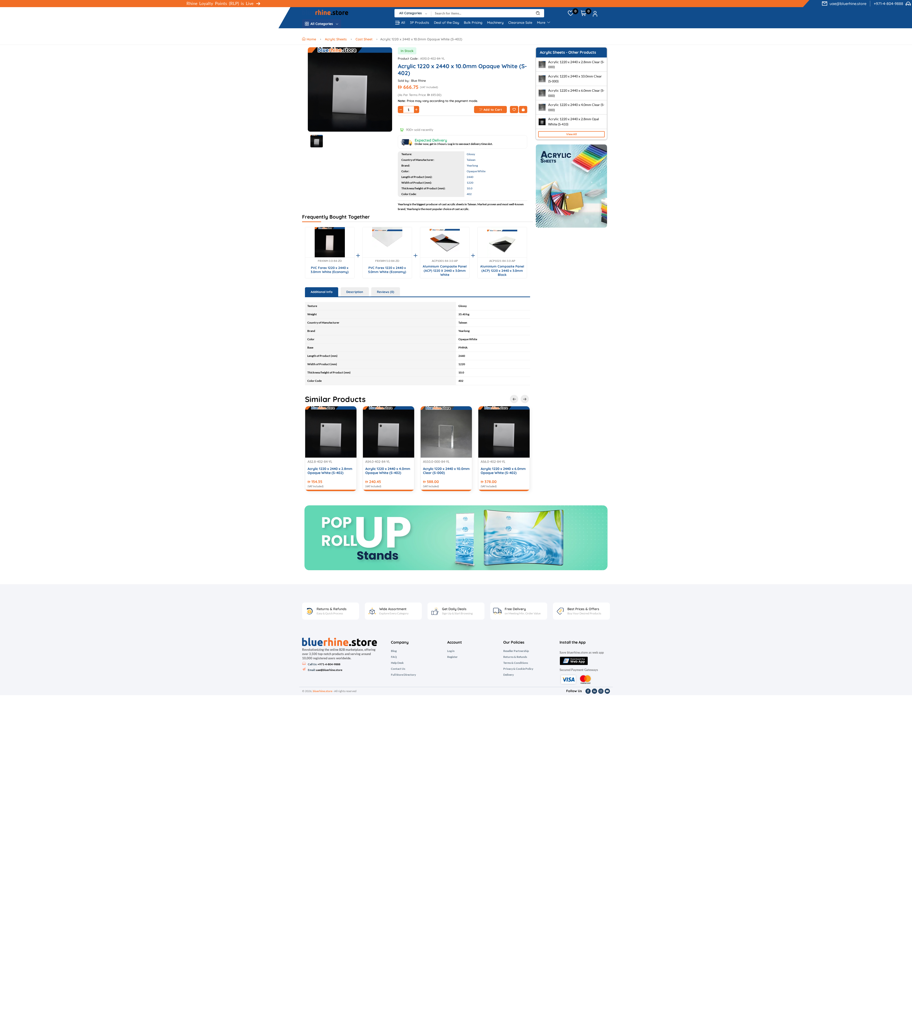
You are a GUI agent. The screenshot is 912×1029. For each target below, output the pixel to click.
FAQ (394, 657)
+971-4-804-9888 (888, 3)
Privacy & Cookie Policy (518, 668)
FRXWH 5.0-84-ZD (387, 260)
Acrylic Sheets (336, 39)
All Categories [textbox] (410, 13)
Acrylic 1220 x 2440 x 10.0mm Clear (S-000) (446, 471)
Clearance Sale (520, 22)
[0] (571, 13)
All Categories (321, 24)
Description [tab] (354, 292)
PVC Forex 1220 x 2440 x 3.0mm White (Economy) (330, 270)
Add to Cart (493, 109)
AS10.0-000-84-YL (436, 461)
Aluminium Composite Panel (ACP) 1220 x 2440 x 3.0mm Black (502, 270)
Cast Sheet (364, 39)
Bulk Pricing (473, 22)
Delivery (508, 674)
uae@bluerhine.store (848, 3)
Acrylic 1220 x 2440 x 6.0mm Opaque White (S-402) (503, 471)
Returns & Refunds (515, 657)
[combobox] (412, 13)
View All (571, 134)
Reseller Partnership (516, 651)
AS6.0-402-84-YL (493, 461)
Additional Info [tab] (321, 292)
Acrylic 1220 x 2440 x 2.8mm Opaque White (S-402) (330, 471)
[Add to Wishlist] (514, 109)
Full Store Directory (403, 674)
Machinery (495, 22)
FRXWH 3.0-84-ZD (330, 260)
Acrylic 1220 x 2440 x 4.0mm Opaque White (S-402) (387, 471)
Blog (394, 651)
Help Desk (397, 662)
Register (452, 657)
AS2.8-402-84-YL (320, 461)
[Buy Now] (523, 109)
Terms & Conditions (515, 662)
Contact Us (398, 668)
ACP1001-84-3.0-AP (445, 260)
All (403, 22)
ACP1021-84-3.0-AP (502, 260)
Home (312, 39)
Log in (451, 651)
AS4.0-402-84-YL (377, 461)
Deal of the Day (446, 22)
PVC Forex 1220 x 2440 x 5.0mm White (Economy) (387, 270)
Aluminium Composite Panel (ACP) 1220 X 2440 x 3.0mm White (445, 270)
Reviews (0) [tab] (385, 292)
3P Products (419, 22)
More (541, 22)
